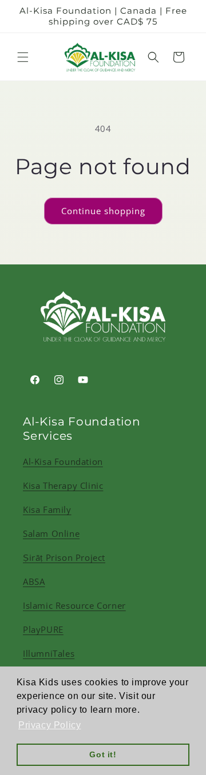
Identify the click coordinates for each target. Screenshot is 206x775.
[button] (22, 57)
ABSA (34, 581)
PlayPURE (43, 629)
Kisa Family (47, 509)
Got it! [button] (102, 754)
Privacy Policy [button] (49, 725)
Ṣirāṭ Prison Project (64, 557)
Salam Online (51, 533)
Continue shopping (103, 210)
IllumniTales (48, 653)
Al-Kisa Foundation (63, 461)
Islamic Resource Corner (74, 605)
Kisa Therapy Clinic (63, 485)
